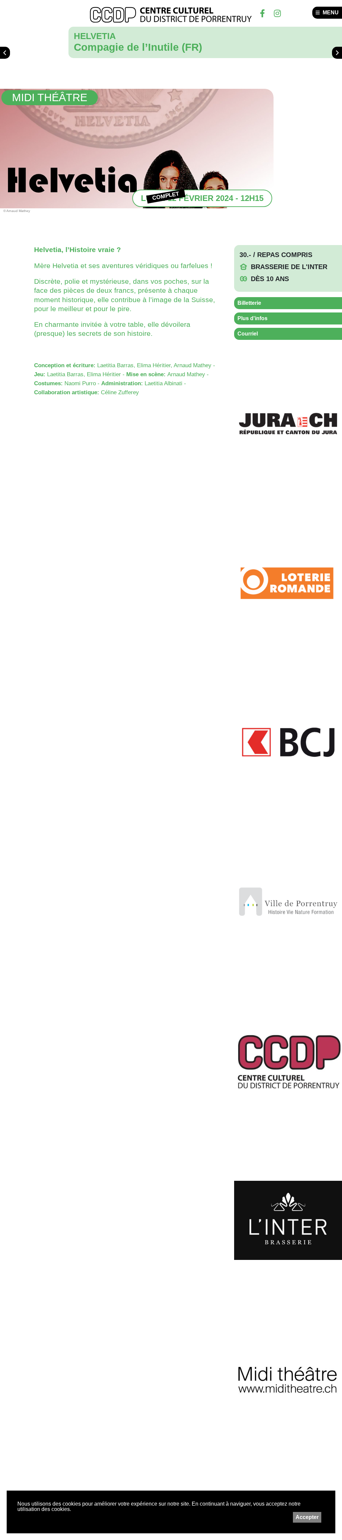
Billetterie (249, 303)
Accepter (307, 1517)
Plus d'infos (252, 318)
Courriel (247, 334)
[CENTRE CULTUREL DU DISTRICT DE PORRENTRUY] (171, 15)
